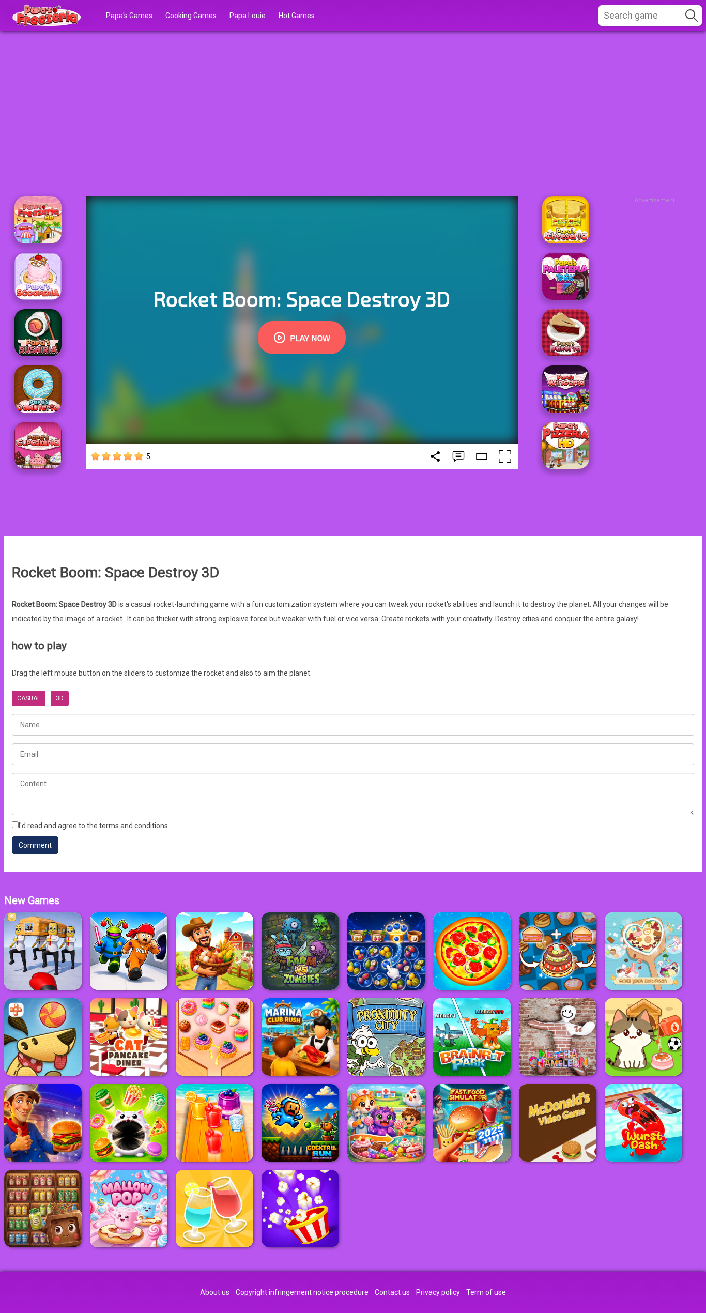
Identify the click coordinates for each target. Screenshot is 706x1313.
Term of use (486, 1292)
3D (60, 698)
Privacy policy (438, 1292)
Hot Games (297, 15)
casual (28, 698)
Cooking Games (191, 15)
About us (214, 1292)
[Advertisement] (353, 113)
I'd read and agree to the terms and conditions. (94, 825)
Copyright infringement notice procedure (302, 1292)
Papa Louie (247, 15)
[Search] (691, 15)
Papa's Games (129, 15)
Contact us (392, 1292)
